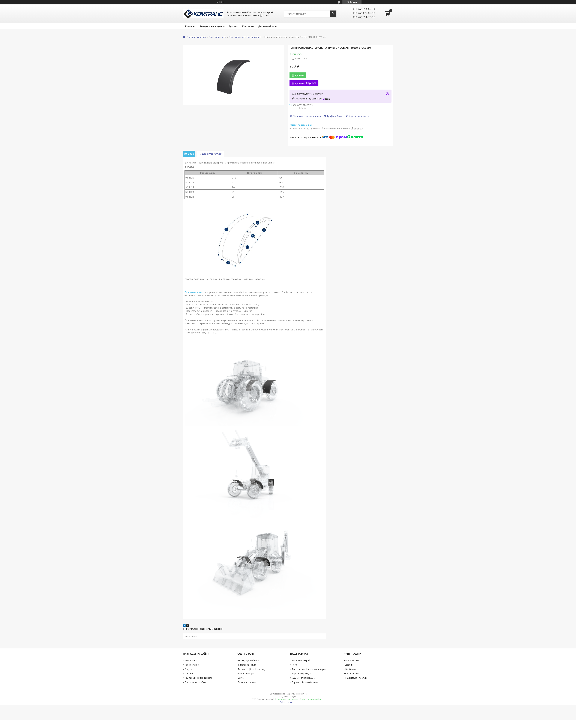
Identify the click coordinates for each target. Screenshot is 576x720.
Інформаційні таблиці (356, 677)
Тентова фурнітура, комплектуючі (309, 669)
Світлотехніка (352, 673)
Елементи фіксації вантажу (252, 669)
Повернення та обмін (195, 682)
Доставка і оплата (269, 26)
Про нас (233, 26)
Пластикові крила (217, 37)
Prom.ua (303, 694)
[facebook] (184, 625)
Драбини (349, 664)
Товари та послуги (211, 26)
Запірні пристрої (246, 673)
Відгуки (188, 669)
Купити (299, 75)
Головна (190, 26)
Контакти (248, 26)
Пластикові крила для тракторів (244, 37)
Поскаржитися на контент (286, 699)
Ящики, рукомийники (248, 660)
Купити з (300, 83)
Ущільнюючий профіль (303, 677)
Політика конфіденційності (198, 677)
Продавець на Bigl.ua (288, 696)
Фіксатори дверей (301, 660)
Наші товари (190, 660)
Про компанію (191, 664)
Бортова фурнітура (301, 673)
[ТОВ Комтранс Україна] (203, 13)
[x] (187, 625)
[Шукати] (333, 13)
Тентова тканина (247, 682)
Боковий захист (353, 660)
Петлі (294, 664)
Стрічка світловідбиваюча (305, 682)
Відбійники (350, 669)
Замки (241, 677)
